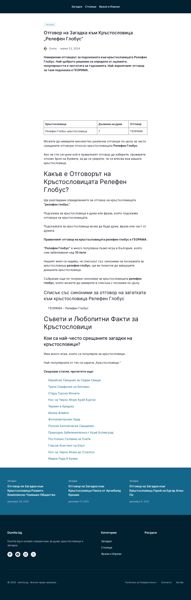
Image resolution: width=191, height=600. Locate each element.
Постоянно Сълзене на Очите (69, 439)
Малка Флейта (58, 413)
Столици (106, 547)
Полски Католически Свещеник (71, 426)
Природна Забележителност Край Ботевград (80, 432)
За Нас (180, 582)
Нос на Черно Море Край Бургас (72, 399)
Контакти (166, 582)
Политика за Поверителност (141, 582)
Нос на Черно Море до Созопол (71, 452)
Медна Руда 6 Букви (63, 458)
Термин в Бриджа (61, 406)
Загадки (49, 24)
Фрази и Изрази (111, 553)
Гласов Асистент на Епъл (66, 445)
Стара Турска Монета (64, 393)
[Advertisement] (95, 96)
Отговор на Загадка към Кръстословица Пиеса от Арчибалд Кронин (94, 491)
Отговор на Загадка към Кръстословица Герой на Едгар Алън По (156, 491)
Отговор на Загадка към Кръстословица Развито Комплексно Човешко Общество (31, 491)
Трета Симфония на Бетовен (68, 386)
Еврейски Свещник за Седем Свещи (74, 380)
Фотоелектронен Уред (64, 419)
